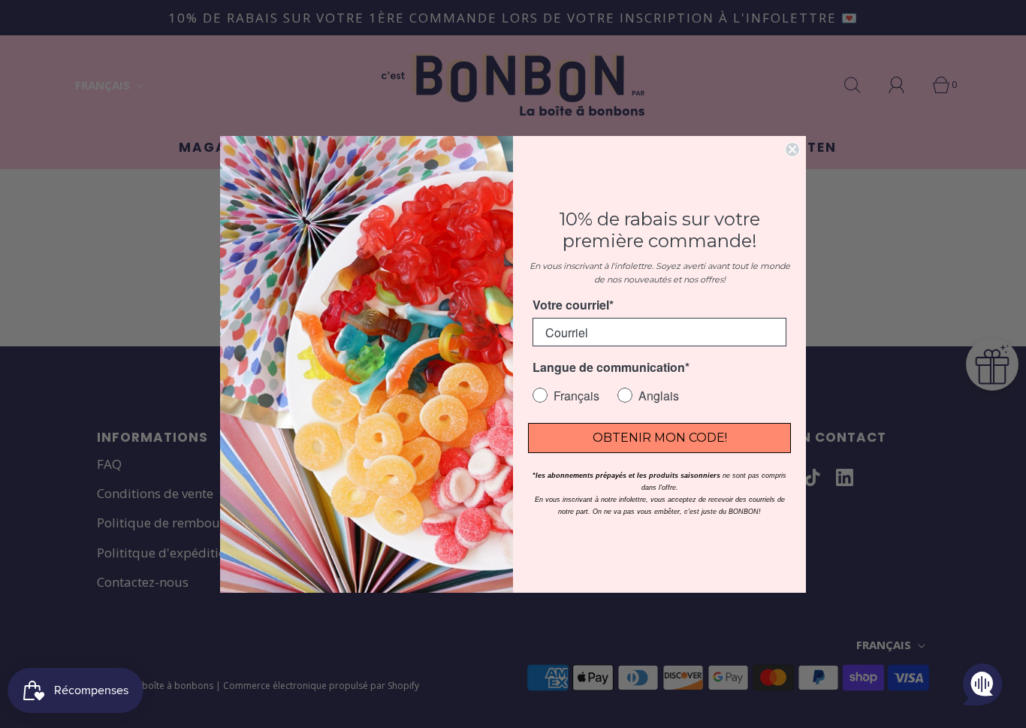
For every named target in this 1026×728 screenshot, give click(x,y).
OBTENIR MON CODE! (660, 437)
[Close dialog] (792, 149)
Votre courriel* (573, 304)
